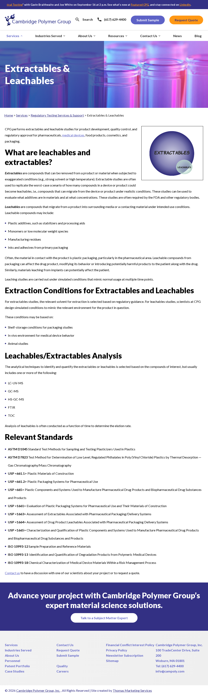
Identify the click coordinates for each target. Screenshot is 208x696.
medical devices (73, 135)
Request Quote (68, 650)
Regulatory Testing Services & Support (57, 115)
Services (22, 115)
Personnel (12, 661)
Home (8, 115)
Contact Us (65, 645)
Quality (62, 666)
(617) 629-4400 (172, 666)
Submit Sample (67, 655)
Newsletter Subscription (124, 655)
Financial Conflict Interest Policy (130, 645)
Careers (62, 671)
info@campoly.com (170, 671)
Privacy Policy (116, 650)
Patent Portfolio (17, 666)
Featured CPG (129, 4)
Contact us (12, 573)
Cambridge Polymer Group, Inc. (179, 645)
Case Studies (14, 671)
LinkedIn (174, 4)
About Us (12, 655)
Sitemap (112, 661)
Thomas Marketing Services (132, 690)
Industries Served (18, 650)
